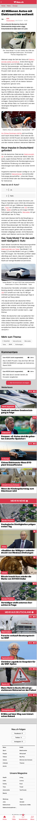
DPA (7, 18)
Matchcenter (23, 750)
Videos (5, 756)
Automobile (6, 790)
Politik (21, 747)
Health (5, 777)
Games (5, 760)
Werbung (5, 799)
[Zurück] (1, 2)
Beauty (5, 793)
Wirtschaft (23, 753)
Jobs (4, 802)
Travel (21, 787)
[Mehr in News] (18, 501)
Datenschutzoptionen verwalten (10, 807)
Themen (22, 763)
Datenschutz (6, 804)
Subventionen (17, 174)
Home (3, 6)
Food (21, 783)
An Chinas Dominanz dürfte (11, 133)
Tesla (7, 207)
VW (25, 207)
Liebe (4, 780)
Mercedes (26, 212)
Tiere (4, 787)
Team (21, 799)
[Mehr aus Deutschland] (18, 612)
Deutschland (10, 20)
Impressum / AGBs (25, 804)
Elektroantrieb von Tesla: (10, 249)
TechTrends (23, 790)
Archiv (5, 766)
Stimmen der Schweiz (26, 760)
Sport (4, 750)
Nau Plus (22, 756)
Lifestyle (5, 763)
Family (5, 783)
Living (21, 777)
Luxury (22, 780)
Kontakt (22, 802)
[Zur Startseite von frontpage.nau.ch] (18, 2)
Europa (15, 6)
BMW (9, 210)
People (5, 753)
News (9, 6)
